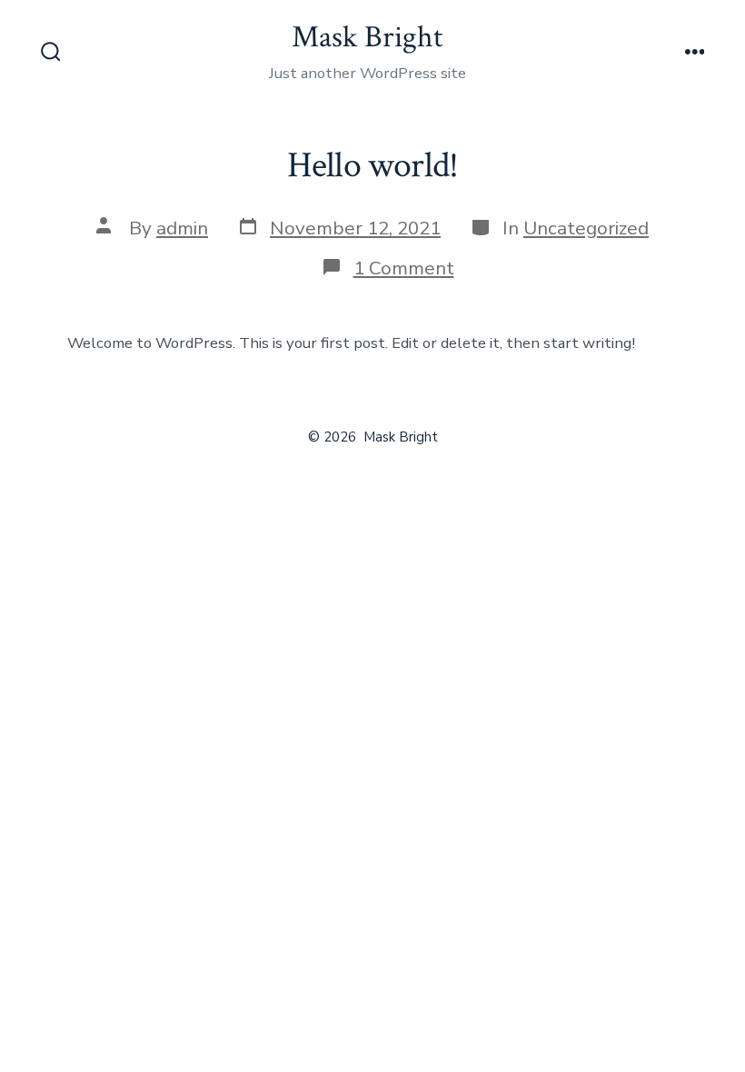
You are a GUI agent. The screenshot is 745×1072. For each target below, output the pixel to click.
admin (182, 228)
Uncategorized (586, 228)
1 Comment (403, 268)
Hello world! (373, 165)
